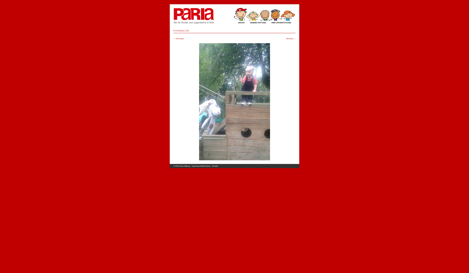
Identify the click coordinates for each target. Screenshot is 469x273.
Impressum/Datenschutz (201, 166)
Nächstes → (291, 39)
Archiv (241, 23)
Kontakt (215, 166)
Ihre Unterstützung (281, 23)
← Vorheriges (178, 39)
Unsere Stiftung (258, 23)
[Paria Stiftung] (193, 23)
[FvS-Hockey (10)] (234, 101)
